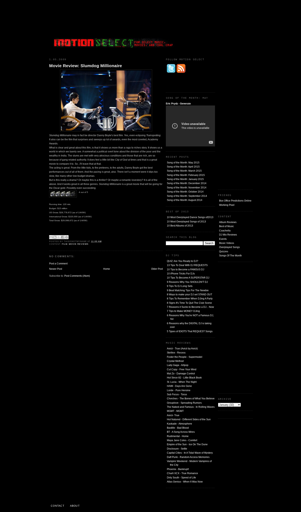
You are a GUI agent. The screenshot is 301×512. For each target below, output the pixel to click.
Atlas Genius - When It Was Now (185, 481)
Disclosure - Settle (177, 448)
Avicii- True (173, 415)
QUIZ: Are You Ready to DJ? (182, 261)
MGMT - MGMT (175, 411)
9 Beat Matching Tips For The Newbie (188, 290)
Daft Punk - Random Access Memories (188, 457)
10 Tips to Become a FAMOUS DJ (185, 269)
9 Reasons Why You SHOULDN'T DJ (187, 282)
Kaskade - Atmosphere (179, 423)
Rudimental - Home (178, 436)
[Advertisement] (222, 27)
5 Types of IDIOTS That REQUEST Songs (190, 331)
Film (64, 244)
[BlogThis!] (55, 237)
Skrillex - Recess (176, 352)
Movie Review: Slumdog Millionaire (85, 65)
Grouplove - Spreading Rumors (184, 402)
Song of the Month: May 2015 (183, 162)
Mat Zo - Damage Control (181, 373)
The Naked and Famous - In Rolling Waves (191, 407)
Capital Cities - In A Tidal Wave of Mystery (190, 452)
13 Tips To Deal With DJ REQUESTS (187, 265)
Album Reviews (227, 222)
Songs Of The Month (230, 255)
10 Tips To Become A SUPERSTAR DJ (188, 277)
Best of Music (226, 226)
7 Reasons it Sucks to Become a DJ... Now (190, 307)
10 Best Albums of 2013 (180, 225)
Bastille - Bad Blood (178, 427)
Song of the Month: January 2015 (185, 179)
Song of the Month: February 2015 (186, 175)
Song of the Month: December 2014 (186, 183)
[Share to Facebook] (63, 237)
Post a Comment (58, 263)
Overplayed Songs (229, 247)
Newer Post (55, 268)
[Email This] (51, 237)
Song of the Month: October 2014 (185, 191)
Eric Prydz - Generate (178, 103)
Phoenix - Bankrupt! (178, 469)
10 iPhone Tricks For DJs (181, 273)
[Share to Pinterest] (66, 237)
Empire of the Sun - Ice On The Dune (187, 444)
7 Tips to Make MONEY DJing (183, 311)
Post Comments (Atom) (77, 275)
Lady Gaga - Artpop (177, 365)
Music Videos (226, 243)
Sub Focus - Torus (177, 394)
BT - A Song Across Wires (181, 431)
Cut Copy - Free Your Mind (181, 369)
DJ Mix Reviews (228, 234)
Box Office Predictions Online (235, 200)
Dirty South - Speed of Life (181, 477)
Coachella (225, 230)
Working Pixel (226, 205)
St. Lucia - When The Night (182, 382)
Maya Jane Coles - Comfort (182, 440)
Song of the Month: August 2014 (184, 200)
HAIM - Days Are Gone (179, 386)
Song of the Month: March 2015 (184, 170)
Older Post (157, 268)
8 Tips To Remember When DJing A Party (190, 298)
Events (223, 239)
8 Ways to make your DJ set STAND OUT (189, 294)
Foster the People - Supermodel (184, 357)
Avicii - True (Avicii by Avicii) (182, 348)
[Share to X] (59, 237)
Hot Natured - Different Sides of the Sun (189, 419)
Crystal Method (175, 361)
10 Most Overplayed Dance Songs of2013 (190, 217)
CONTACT (57, 505)
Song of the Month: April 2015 (183, 166)
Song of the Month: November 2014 (186, 187)
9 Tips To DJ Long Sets (179, 286)
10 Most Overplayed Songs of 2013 (186, 221)
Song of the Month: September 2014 (187, 196)
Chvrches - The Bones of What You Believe (191, 398)
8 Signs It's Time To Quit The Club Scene (189, 302)
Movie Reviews (78, 244)
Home (106, 268)
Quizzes (223, 251)
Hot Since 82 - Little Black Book (184, 377)
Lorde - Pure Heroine (178, 390)
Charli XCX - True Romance (182, 473)
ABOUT (75, 505)
